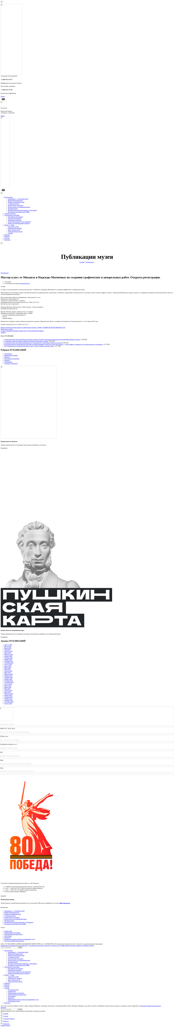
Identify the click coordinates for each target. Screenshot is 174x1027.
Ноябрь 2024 (8, 679)
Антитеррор (8, 354)
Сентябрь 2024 (8, 682)
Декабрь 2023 (8, 697)
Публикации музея (14, 1001)
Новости (7, 357)
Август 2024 (8, 684)
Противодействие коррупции (13, 934)
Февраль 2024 (8, 694)
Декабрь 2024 (8, 677)
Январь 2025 (8, 676)
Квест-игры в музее (14, 230)
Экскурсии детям (13, 226)
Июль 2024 (7, 685)
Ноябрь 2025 (8, 659)
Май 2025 (7, 669)
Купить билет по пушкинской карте (19, 207)
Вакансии (7, 937)
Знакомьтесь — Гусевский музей (18, 199)
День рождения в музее (15, 231)
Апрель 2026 (8, 651)
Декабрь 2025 (8, 658)
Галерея (10, 233)
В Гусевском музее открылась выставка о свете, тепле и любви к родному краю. (29, 346)
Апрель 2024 (8, 690)
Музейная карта (13, 208)
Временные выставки (14, 220)
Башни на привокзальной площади (19, 223)
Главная (81, 262)
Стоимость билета (13, 204)
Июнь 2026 (7, 648)
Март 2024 (7, 692)
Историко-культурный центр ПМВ (18, 212)
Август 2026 (8, 645)
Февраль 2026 (8, 654)
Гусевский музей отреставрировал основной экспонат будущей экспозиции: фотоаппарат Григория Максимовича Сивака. (42, 339)
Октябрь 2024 (8, 680)
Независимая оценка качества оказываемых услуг (19, 939)
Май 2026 (7, 649)
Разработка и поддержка (8, 945)
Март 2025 (7, 672)
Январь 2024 (8, 695)
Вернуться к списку (7, 329)
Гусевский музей (13, 990)
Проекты (7, 360)
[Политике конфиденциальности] (150, 1006)
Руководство (8, 931)
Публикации (90, 262)
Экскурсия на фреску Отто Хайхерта (19, 222)
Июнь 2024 (7, 687)
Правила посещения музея (16, 202)
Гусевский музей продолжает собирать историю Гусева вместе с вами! (26, 341)
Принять (3, 1007)
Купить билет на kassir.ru (15, 205)
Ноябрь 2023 (8, 698)
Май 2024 (7, 689)
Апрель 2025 (8, 671)
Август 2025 (8, 664)
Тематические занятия (15, 228)
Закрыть (3, 332)
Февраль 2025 (8, 674)
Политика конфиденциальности (14, 941)
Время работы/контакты (15, 200)
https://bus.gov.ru (64, 903)
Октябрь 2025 (8, 661)
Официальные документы (12, 932)
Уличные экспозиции (14, 218)
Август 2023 (8, 703)
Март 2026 (7, 653)
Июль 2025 (7, 666)
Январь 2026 (8, 656)
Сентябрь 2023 (8, 702)
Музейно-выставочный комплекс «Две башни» (22, 210)
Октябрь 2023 (8, 700)
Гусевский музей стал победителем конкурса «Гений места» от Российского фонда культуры (33, 343)
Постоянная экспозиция (15, 217)
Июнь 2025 (7, 667)
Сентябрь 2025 (8, 662)
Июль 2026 (7, 646)
